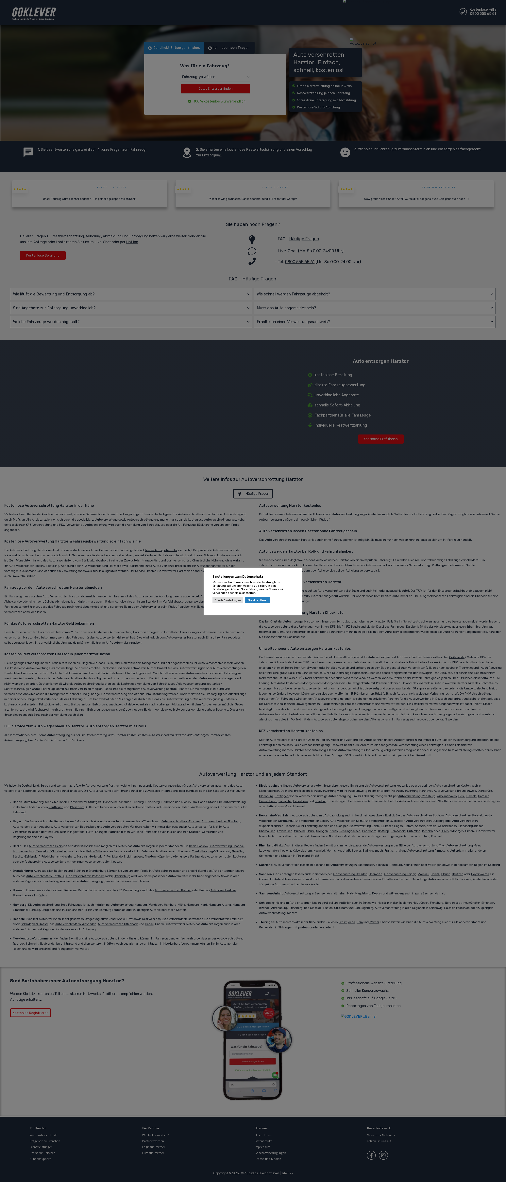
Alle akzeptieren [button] (257, 600)
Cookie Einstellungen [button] (228, 600)
